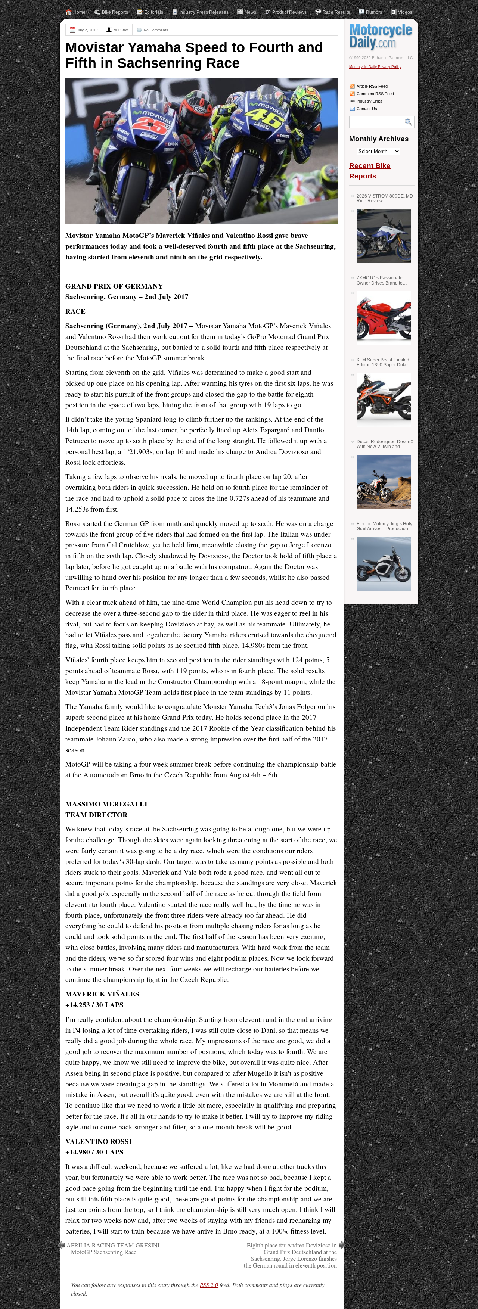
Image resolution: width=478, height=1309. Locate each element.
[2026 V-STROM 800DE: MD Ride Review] (381, 235)
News (250, 12)
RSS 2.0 (209, 1284)
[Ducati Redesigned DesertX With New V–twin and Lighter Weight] (381, 481)
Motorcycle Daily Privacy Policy (375, 67)
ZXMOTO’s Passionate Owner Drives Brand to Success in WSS (380, 280)
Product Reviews (289, 12)
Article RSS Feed (372, 86)
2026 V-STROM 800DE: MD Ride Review (385, 198)
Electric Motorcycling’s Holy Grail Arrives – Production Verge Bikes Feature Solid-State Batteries (384, 526)
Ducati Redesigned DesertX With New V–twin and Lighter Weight (385, 444)
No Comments (156, 30)
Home (79, 12)
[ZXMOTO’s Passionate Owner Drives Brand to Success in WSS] (381, 317)
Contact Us (367, 108)
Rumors (374, 12)
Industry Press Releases (204, 12)
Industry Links (369, 101)
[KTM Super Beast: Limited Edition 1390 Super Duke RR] (381, 399)
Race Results (336, 12)
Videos (405, 12)
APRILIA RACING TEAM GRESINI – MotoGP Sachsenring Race (112, 1248)
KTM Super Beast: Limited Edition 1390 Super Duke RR (383, 362)
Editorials (153, 12)
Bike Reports (115, 12)
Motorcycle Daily (382, 37)
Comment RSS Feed (375, 93)
